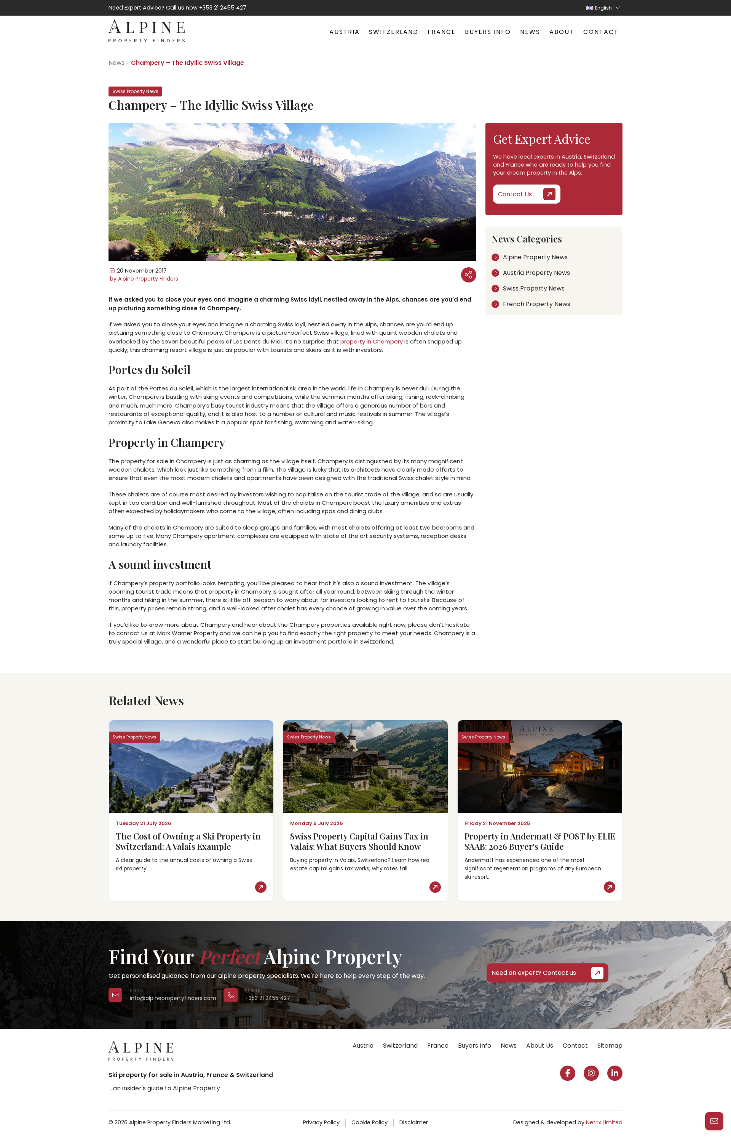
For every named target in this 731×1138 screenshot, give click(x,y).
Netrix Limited (604, 1122)
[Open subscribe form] (714, 1121)
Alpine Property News (535, 257)
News (530, 31)
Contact (601, 31)
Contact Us (515, 194)
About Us (539, 1045)
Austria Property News (536, 272)
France (442, 31)
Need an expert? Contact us (534, 972)
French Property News (536, 304)
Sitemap (609, 1045)
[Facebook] (567, 1073)
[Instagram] (591, 1073)
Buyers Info (488, 31)
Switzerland (393, 31)
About (561, 31)
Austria (344, 31)
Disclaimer (413, 1122)
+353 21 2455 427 (222, 7)
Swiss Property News (534, 288)
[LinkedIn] (614, 1073)
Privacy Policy (321, 1122)
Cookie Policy (369, 1122)
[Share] (468, 274)
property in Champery (371, 341)
